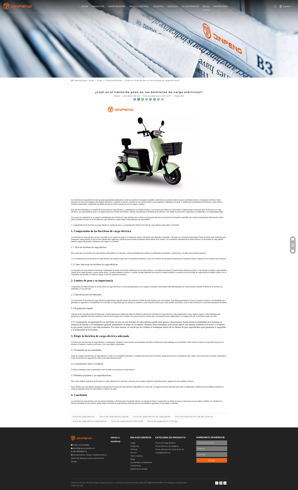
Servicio (133, 453)
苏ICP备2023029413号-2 (154, 483)
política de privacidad (138, 469)
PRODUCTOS (98, 6)
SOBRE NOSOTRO (116, 6)
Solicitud (133, 449)
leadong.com (181, 483)
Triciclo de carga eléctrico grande (114, 416)
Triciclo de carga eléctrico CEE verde (126, 421)
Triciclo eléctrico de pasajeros (167, 446)
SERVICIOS (173, 6)
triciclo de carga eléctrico (84, 416)
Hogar (132, 443)
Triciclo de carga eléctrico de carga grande (151, 416)
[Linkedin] (220, 483)
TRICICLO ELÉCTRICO (139, 6)
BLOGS (206, 6)
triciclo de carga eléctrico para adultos (89, 421)
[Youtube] (224, 483)
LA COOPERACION (190, 6)
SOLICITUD (158, 6)
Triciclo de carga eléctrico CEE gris (162, 421)
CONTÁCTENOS (220, 6)
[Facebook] (216, 483)
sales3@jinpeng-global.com (84, 448)
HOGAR (84, 6)
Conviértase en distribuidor (141, 462)
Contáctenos (135, 466)
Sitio (182, 96)
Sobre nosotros (136, 456)
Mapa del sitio (77, 486)
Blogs (132, 459)
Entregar (211, 460)
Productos (134, 446)
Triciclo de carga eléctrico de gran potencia (194, 416)
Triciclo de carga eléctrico (165, 443)
